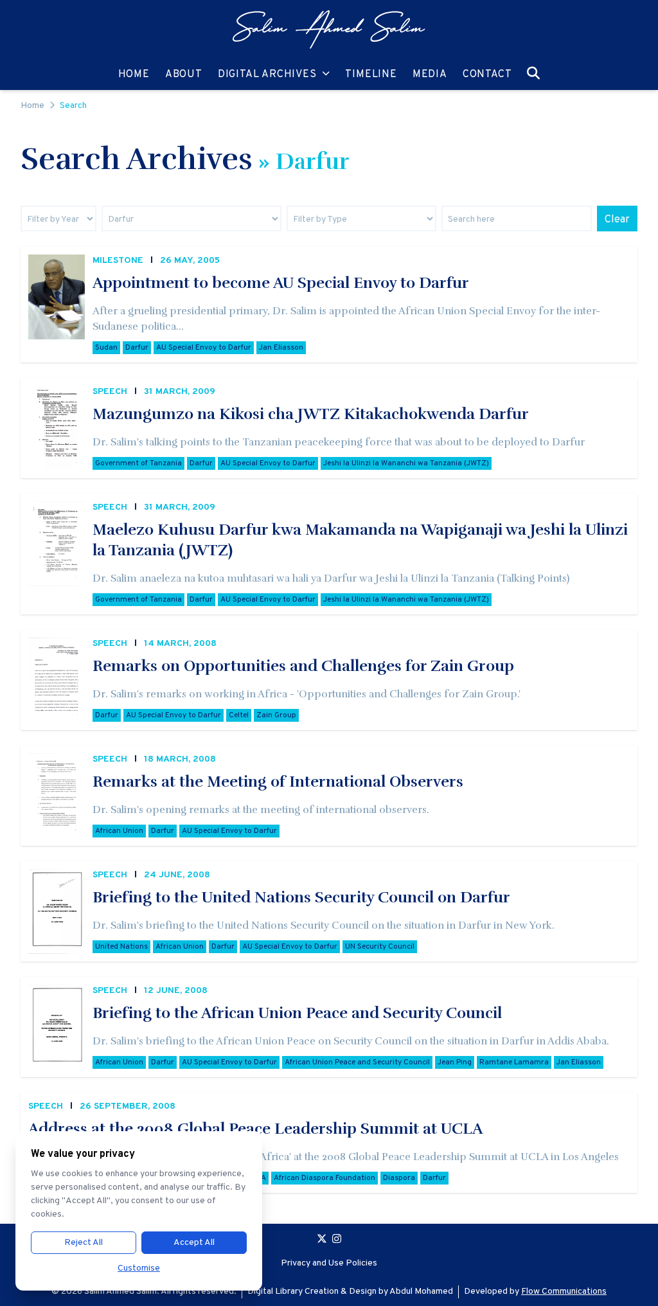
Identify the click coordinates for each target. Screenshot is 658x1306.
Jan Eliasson (281, 348)
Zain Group (276, 715)
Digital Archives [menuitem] (267, 74)
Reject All (83, 1242)
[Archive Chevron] (326, 74)
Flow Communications (564, 1291)
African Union (119, 831)
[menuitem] (329, 29)
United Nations (121, 947)
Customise (139, 1268)
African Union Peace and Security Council (357, 1062)
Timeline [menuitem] (370, 74)
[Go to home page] (329, 29)
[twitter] (322, 1240)
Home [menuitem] (134, 74)
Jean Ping (455, 1062)
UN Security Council (379, 947)
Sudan (106, 348)
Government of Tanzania (138, 463)
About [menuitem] (183, 74)
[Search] (533, 73)
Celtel (239, 715)
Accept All (194, 1242)
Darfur (136, 348)
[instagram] (336, 1240)
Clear (617, 219)
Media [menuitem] (430, 74)
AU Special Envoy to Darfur (203, 348)
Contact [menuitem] (487, 74)
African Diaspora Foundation (324, 1178)
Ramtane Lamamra (514, 1062)
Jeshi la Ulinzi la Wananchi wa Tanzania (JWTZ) (406, 463)
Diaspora (399, 1178)
